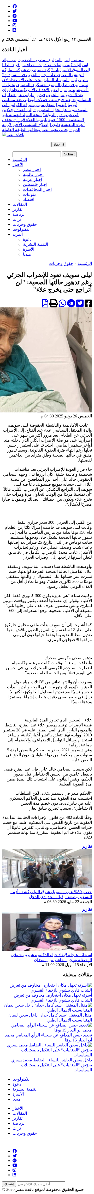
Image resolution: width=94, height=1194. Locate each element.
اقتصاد (28, 199)
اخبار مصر (32, 169)
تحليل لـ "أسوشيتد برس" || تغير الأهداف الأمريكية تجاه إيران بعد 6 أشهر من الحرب (45, 89)
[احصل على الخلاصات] (14, 30)
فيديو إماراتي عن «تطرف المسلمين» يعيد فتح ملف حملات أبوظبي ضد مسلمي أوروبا (46, 99)
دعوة (27, 239)
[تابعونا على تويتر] (15, 11)
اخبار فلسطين (35, 184)
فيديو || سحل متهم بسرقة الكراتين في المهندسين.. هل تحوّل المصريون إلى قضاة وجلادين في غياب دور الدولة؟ (44, 109)
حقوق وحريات (25, 224)
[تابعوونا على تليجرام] (15, 16)
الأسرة (28, 249)
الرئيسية (20, 159)
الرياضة (19, 214)
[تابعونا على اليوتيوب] (15, 20)
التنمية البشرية (35, 244)
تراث (17, 219)
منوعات (30, 194)
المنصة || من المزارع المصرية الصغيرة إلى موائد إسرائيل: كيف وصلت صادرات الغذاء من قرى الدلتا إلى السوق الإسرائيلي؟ (46, 64)
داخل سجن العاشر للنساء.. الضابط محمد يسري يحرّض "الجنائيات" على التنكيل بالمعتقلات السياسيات (51, 1065)
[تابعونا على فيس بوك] (15, 6)
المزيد (18, 234)
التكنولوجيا (22, 229)
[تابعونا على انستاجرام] (14, 25)
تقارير (17, 209)
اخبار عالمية (33, 174)
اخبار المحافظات (37, 189)
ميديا (27, 254)
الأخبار (18, 164)
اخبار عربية (32, 179)
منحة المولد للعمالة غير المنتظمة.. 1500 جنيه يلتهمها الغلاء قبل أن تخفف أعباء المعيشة (43, 119)
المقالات (20, 204)
